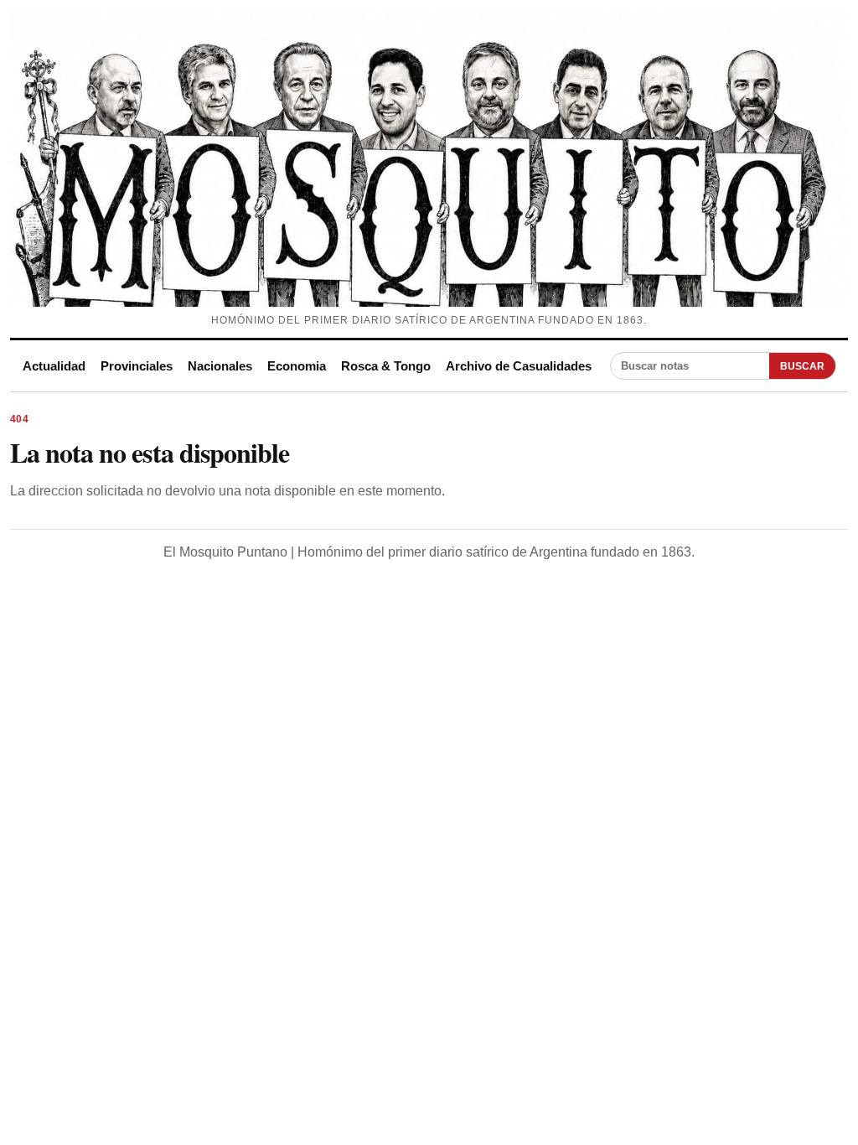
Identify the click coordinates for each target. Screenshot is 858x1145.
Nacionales (220, 366)
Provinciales (137, 366)
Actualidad (54, 366)
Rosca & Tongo (386, 366)
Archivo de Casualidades (519, 366)
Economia (296, 366)
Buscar (802, 366)
